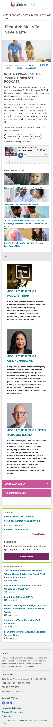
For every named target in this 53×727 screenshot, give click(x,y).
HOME (5, 15)
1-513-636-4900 (12, 687)
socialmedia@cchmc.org (12, 691)
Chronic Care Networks (17, 529)
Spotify (37, 136)
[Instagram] (7, 703)
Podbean (26, 136)
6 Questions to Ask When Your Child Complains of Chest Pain (22, 587)
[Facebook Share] (41, 65)
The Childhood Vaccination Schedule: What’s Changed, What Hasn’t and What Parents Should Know (24, 574)
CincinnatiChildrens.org (12, 712)
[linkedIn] (11, 703)
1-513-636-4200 (8, 683)
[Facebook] (3, 703)
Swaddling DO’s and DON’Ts (18, 597)
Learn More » (29, 666)
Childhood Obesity (14, 525)
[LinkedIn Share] (47, 65)
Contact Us (7, 716)
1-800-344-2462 (23, 683)
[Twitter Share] (44, 65)
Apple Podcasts (12, 136)
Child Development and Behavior (22, 521)
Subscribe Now (26, 556)
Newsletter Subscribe (11, 708)
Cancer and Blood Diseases (19, 516)
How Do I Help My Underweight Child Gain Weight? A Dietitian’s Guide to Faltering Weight (25, 609)
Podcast (15, 15)
